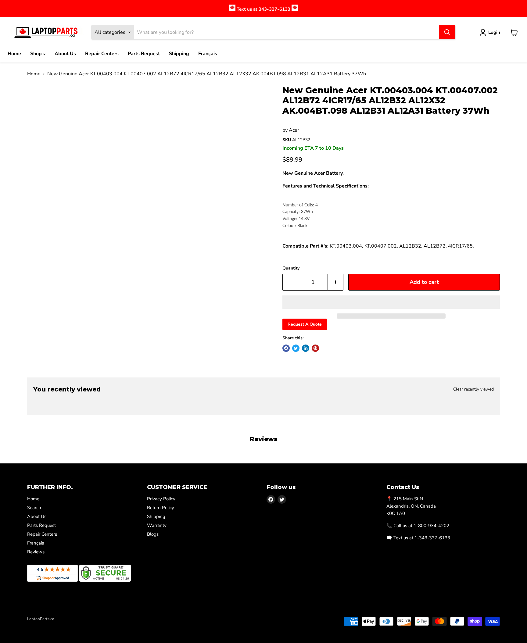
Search (34, 508)
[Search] (447, 32)
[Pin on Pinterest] (315, 348)
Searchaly (62, 625)
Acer (294, 130)
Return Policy (160, 508)
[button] (391, 302)
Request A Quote (305, 324)
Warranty (157, 525)
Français (207, 53)
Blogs (153, 534)
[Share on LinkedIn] (305, 348)
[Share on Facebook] (286, 348)
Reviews (36, 552)
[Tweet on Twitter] (295, 348)
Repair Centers (102, 53)
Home (14, 53)
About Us (65, 53)
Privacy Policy (161, 499)
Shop (36, 53)
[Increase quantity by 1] (335, 282)
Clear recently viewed (473, 389)
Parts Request (144, 53)
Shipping (179, 53)
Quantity (290, 268)
